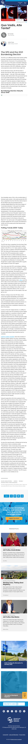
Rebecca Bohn (5, 629)
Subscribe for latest (9, 704)
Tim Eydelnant (5, 595)
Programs (20, 2)
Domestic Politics (5, 482)
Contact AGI (5, 734)
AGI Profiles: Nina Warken (11, 617)
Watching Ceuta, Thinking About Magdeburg (13, 583)
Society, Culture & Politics (8, 19)
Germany (21, 480)
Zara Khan (5, 560)
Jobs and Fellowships (13, 734)
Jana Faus (11, 42)
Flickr (26, 22)
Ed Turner (10, 34)
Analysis (15, 480)
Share (6, 496)
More (25, 2)
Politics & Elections (13, 482)
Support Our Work (14, 518)
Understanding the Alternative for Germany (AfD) (13, 663)
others (20, 280)
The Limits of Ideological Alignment (11, 696)
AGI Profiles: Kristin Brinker (11, 550)
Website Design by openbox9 (16, 739)
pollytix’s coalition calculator (7, 336)
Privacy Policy (22, 734)
